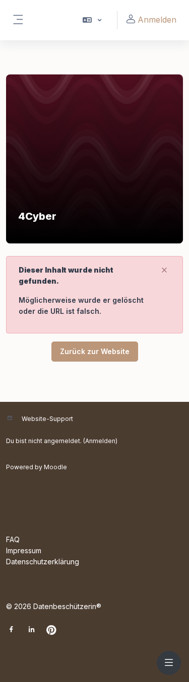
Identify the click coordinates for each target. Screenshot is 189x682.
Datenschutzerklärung (42, 561)
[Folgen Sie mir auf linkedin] (31, 630)
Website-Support (47, 418)
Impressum (23, 550)
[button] (91, 20)
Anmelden (157, 20)
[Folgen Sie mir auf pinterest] (51, 631)
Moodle (55, 467)
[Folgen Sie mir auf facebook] (11, 630)
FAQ (13, 539)
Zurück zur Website (95, 351)
